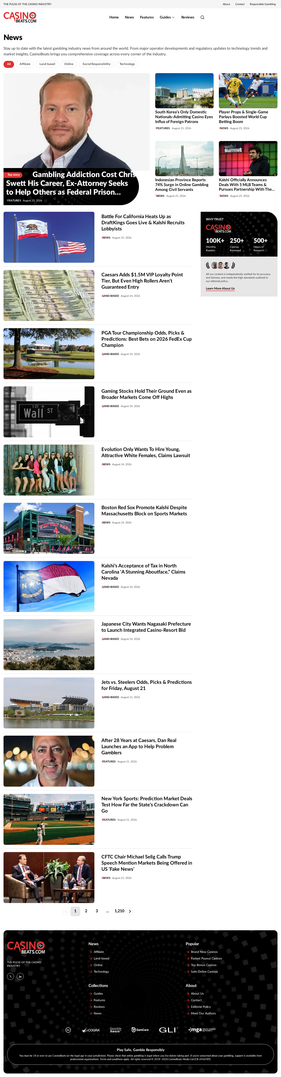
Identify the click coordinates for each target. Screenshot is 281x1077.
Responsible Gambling (263, 4)
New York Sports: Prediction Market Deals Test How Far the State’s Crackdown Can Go (146, 804)
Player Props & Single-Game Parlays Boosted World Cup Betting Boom (243, 117)
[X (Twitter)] (10, 976)
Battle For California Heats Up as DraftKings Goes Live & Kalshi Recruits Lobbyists (143, 222)
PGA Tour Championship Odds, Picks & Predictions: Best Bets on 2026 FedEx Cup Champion (146, 339)
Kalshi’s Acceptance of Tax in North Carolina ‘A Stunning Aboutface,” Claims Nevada (143, 572)
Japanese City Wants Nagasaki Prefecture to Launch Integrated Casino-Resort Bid (146, 627)
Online (68, 64)
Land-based (47, 64)
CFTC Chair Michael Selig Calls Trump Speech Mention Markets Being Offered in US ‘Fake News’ (146, 863)
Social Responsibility (96, 64)
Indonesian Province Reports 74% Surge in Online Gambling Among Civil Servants (182, 185)
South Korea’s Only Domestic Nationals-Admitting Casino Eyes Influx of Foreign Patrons (184, 117)
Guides (165, 17)
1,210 (119, 911)
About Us (197, 993)
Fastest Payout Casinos (206, 958)
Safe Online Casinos (204, 971)
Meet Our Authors (203, 1013)
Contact (240, 4)
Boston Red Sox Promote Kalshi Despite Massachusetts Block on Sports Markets (144, 510)
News (129, 17)
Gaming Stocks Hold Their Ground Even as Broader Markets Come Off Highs (146, 394)
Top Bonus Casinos (203, 965)
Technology (127, 64)
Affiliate (25, 64)
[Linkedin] (20, 976)
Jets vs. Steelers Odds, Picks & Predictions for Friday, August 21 (146, 685)
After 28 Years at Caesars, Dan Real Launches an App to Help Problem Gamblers (138, 746)
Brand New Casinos (204, 952)
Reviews (187, 17)
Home (114, 17)
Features (147, 17)
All (9, 64)
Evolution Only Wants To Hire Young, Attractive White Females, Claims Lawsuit (145, 452)
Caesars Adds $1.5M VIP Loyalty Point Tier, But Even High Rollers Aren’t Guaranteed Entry (142, 281)
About (226, 4)
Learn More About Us (220, 288)
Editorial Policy (201, 1006)
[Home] (20, 17)
